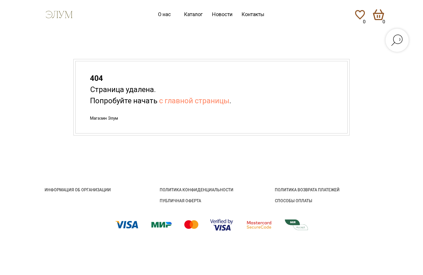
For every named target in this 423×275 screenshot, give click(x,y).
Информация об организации (78, 190)
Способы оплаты (293, 200)
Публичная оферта (180, 200)
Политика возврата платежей (307, 190)
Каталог (193, 14)
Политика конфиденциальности (196, 190)
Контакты (252, 14)
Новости (222, 14)
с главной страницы (194, 100)
